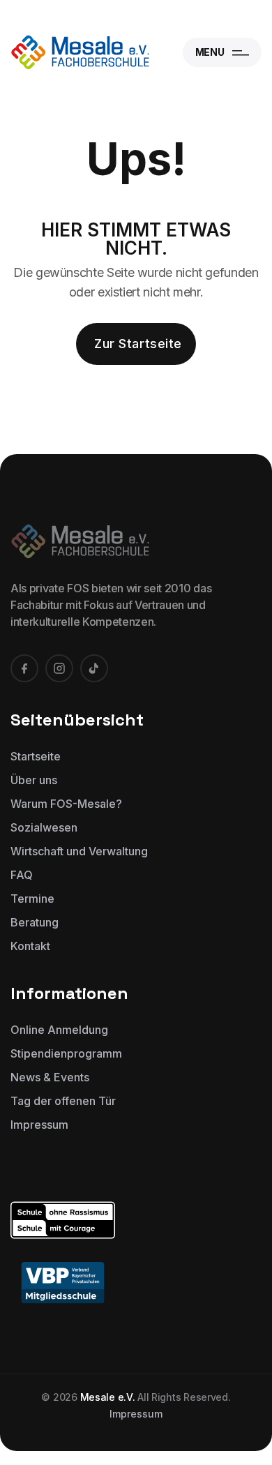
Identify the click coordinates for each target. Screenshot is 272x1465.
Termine (32, 899)
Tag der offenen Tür (63, 1101)
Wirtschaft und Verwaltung (79, 851)
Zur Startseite (138, 343)
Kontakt (30, 946)
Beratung (34, 922)
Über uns (33, 780)
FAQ (21, 875)
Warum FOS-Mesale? (66, 804)
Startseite (35, 756)
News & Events (49, 1077)
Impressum (39, 1125)
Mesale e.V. (107, 1397)
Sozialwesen (43, 827)
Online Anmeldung (59, 1030)
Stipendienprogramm (66, 1053)
